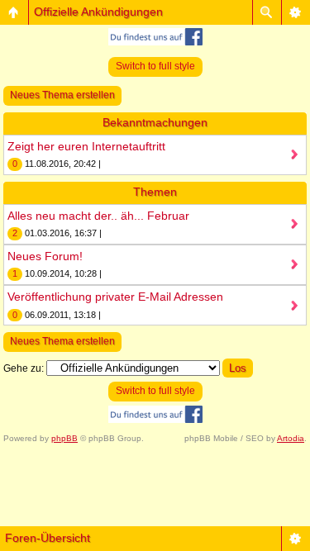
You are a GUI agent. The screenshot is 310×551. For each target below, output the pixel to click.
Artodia (290, 438)
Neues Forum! (45, 256)
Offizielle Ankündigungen (98, 11)
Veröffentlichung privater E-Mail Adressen (115, 296)
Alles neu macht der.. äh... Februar (98, 215)
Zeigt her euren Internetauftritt (86, 146)
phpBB (64, 438)
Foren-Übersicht (47, 537)
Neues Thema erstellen (62, 95)
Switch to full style (155, 66)
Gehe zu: (23, 368)
